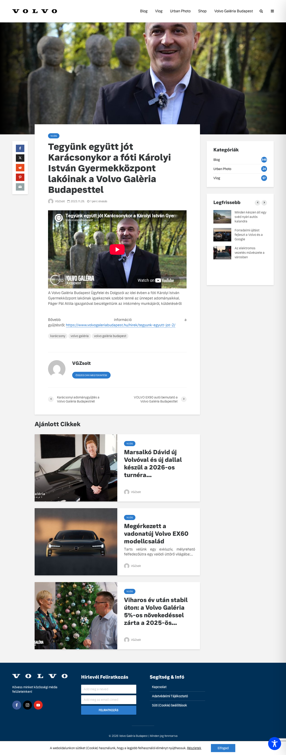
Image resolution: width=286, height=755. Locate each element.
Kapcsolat (159, 687)
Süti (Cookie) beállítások (169, 705)
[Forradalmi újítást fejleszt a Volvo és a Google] (222, 234)
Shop (202, 11)
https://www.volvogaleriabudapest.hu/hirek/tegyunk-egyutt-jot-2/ (120, 325)
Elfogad (223, 748)
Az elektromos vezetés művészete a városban (250, 252)
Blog (143, 11)
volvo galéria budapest (110, 336)
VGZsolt (59, 201)
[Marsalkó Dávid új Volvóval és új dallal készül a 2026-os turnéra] (76, 467)
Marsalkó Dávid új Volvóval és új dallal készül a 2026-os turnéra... (153, 463)
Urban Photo (180, 11)
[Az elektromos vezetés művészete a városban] (222, 252)
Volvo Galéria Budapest (233, 11)
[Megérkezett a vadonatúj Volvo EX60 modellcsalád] (76, 541)
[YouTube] (38, 705)
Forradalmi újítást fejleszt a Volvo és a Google (249, 234)
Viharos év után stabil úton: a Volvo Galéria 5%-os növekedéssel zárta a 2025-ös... (156, 611)
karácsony (57, 336)
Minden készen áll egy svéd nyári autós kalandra (250, 216)
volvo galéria (80, 336)
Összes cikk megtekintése (91, 375)
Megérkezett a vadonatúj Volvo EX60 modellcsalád (156, 533)
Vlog (158, 11)
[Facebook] (16, 705)
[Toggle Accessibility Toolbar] (275, 744)
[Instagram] (27, 705)
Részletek (194, 748)
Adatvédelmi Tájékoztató (170, 696)
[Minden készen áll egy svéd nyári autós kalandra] (222, 217)
